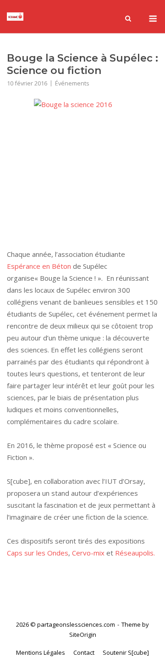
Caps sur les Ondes (37, 552)
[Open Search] (128, 19)
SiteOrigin (82, 634)
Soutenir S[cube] (126, 652)
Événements (72, 83)
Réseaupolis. (135, 552)
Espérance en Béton (39, 266)
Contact (83, 652)
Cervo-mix (89, 552)
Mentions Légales (40, 652)
